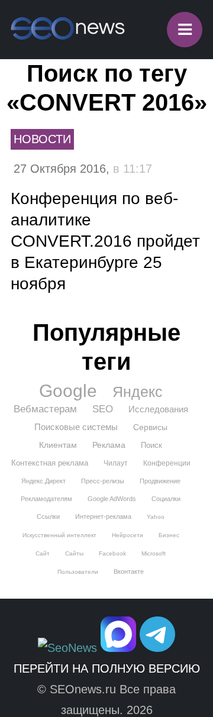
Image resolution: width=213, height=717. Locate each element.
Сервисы (150, 427)
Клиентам (58, 445)
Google (68, 391)
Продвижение (160, 481)
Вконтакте (129, 571)
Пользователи (77, 572)
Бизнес (169, 535)
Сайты (74, 553)
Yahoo (155, 516)
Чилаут (116, 463)
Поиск (151, 445)
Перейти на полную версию (107, 668)
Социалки (165, 498)
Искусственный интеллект (59, 535)
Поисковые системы (76, 427)
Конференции (167, 463)
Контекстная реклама (49, 462)
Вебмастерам (45, 409)
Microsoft (153, 553)
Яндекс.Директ (43, 481)
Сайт (43, 553)
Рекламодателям (46, 498)
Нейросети (127, 535)
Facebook (112, 553)
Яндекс (137, 391)
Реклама (108, 445)
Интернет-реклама (103, 516)
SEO (102, 409)
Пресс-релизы (102, 481)
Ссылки (48, 516)
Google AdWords (112, 498)
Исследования (158, 409)
